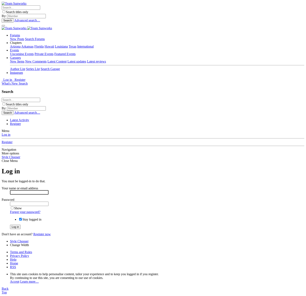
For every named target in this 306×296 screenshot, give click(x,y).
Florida (39, 46)
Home (14, 263)
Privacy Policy (19, 256)
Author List (17, 69)
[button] (16, 42)
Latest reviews (96, 61)
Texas (72, 46)
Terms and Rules (21, 252)
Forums (15, 35)
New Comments (36, 61)
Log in (6, 134)
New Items (17, 61)
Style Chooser (11, 157)
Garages (15, 57)
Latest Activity (19, 120)
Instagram (16, 72)
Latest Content (57, 61)
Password (8, 199)
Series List (33, 69)
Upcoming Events (22, 54)
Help (13, 259)
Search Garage (50, 69)
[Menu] (3, 25)
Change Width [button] (19, 245)
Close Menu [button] (10, 161)
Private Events (44, 54)
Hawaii (49, 46)
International (85, 46)
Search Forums (35, 39)
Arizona (15, 46)
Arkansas (27, 46)
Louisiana (61, 46)
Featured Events (65, 54)
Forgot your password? (25, 212)
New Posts (17, 39)
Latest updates (76, 61)
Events (14, 50)
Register (15, 124)
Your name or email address (20, 188)
